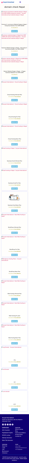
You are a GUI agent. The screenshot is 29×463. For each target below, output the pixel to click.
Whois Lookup (19, 429)
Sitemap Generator (7, 437)
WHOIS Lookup (6, 435)
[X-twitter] (10, 424)
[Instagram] (8, 424)
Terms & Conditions (20, 432)
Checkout (4, 453)
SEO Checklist (6, 430)
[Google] (3, 424)
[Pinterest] (12, 424)
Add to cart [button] (14, 31)
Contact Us (18, 436)
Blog (16, 431)
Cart (3, 449)
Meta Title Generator (7, 440)
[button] (20, 2)
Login (3, 447)
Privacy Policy (19, 434)
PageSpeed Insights (7, 432)
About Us (4, 446)
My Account (5, 451)
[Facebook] (5, 424)
